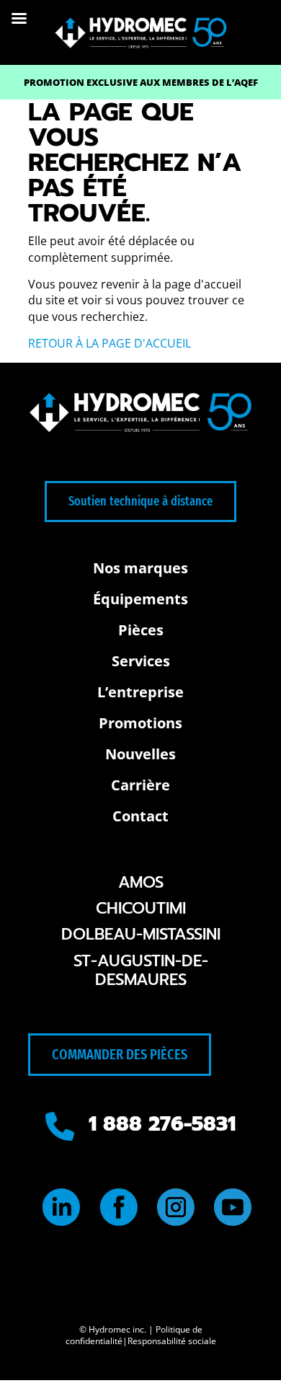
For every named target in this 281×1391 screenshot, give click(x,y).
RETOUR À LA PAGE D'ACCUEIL (109, 343)
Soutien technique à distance (140, 501)
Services (141, 661)
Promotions (140, 723)
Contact (140, 816)
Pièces (141, 630)
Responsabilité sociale (172, 1341)
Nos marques (140, 568)
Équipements (140, 599)
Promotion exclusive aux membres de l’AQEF (141, 82)
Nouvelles (140, 754)
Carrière (140, 785)
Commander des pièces (119, 1054)
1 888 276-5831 (162, 1123)
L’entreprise (140, 692)
